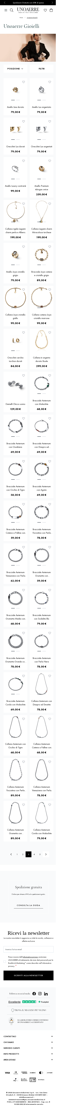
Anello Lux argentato (41, 107)
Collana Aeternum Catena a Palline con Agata (41, 745)
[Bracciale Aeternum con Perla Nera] (41, 641)
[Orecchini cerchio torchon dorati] (15, 340)
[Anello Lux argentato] (41, 90)
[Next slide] (52, 2)
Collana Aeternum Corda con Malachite (42, 831)
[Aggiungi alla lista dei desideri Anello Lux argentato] (49, 82)
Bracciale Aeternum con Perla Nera (42, 660)
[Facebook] (34, 993)
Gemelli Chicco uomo (15, 404)
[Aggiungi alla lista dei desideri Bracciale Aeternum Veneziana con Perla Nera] (23, 547)
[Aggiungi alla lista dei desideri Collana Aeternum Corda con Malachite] (49, 804)
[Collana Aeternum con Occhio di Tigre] (15, 727)
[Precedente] (11, 854)
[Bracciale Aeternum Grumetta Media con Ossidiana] (15, 598)
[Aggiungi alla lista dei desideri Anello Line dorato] (23, 82)
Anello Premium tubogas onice (41, 187)
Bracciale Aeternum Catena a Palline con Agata (15, 531)
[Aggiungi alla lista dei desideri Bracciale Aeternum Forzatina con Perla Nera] (49, 504)
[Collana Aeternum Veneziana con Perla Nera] (41, 770)
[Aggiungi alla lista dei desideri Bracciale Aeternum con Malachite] (49, 375)
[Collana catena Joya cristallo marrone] (41, 298)
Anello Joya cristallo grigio (15, 273)
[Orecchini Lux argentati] (41, 129)
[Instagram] (40, 993)
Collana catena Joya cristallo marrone (41, 316)
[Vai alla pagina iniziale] (28, 10)
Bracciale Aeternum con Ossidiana (15, 445)
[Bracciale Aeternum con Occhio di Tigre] (15, 469)
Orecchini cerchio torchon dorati (15, 359)
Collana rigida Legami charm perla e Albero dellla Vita (15, 230)
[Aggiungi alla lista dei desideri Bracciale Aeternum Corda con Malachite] (23, 676)
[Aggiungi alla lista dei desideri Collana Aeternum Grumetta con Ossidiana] (23, 804)
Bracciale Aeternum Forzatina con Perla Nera (42, 531)
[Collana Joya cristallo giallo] (15, 298)
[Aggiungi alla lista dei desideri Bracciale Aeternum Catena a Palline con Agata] (23, 504)
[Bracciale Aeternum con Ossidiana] (15, 426)
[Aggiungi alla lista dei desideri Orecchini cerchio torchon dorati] (23, 332)
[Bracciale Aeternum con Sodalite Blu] (41, 598)
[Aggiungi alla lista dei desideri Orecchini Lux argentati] (49, 121)
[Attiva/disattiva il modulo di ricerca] (11, 10)
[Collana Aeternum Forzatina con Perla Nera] (15, 770)
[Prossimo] (46, 854)
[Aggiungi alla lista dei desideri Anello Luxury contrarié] (23, 160)
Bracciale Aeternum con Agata (42, 488)
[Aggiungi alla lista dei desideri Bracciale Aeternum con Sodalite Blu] (49, 590)
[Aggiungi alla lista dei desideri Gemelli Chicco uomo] (23, 375)
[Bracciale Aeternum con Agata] (41, 469)
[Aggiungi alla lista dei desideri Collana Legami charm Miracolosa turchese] (49, 203)
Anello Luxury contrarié (15, 185)
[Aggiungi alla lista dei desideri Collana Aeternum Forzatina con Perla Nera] (23, 761)
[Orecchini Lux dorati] (15, 129)
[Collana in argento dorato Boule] (41, 340)
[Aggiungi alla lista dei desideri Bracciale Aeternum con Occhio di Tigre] (23, 461)
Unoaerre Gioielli (32, 17)
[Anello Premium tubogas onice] (41, 169)
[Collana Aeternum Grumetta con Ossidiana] (15, 813)
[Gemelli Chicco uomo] (15, 385)
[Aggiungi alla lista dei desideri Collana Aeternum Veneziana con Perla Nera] (49, 761)
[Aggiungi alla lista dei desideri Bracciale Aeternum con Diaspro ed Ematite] (49, 418)
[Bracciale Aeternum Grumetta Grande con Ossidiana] (15, 641)
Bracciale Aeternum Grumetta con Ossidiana (42, 574)
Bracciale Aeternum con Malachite (42, 402)
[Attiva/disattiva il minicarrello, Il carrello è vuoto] (51, 10)
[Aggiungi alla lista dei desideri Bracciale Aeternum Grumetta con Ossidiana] (49, 547)
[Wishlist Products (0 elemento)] (45, 10)
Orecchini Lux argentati (41, 146)
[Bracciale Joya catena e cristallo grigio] (41, 255)
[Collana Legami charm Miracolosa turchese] (41, 212)
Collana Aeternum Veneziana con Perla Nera (41, 788)
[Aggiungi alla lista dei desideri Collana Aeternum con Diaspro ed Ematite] (49, 676)
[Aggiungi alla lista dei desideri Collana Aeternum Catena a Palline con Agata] (49, 718)
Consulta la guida (28, 905)
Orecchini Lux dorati (15, 146)
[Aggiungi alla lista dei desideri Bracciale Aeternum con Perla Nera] (49, 633)
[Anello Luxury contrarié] (15, 169)
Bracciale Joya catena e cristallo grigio (41, 273)
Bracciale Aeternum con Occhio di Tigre (15, 488)
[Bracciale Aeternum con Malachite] (41, 383)
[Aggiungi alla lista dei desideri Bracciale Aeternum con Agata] (49, 461)
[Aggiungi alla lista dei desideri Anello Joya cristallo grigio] (23, 246)
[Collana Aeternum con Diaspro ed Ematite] (41, 684)
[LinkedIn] (46, 993)
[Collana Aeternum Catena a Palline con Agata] (41, 727)
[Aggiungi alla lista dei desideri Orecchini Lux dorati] (23, 121)
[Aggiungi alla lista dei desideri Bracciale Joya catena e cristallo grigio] (49, 246)
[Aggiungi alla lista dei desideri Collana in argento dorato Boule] (49, 332)
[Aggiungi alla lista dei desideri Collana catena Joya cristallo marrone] (49, 289)
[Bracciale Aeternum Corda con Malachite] (15, 684)
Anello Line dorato (15, 107)
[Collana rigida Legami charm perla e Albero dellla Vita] (15, 212)
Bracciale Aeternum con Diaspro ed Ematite (42, 445)
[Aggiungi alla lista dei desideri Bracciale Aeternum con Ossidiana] (23, 418)
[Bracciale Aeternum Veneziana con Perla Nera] (15, 555)
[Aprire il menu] (6, 10)
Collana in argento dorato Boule (41, 359)
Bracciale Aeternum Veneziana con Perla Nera (15, 574)
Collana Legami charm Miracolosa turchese (41, 230)
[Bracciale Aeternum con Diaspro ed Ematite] (41, 426)
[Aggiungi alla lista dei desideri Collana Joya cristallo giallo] (23, 289)
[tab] (13, 139)
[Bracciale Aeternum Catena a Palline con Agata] (15, 512)
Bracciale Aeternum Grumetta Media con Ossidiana (15, 617)
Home (21, 17)
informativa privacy (30, 957)
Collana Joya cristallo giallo (15, 316)
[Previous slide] (5, 2)
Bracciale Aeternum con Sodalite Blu (42, 617)
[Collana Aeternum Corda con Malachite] (41, 813)
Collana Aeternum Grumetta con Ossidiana (15, 831)
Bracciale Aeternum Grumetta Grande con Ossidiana (15, 660)
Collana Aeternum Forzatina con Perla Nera (15, 788)
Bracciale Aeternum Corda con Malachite (15, 702)
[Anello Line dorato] (15, 90)
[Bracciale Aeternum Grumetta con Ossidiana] (41, 555)
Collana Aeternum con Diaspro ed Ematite (41, 702)
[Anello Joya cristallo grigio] (15, 255)
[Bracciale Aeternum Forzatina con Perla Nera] (41, 512)
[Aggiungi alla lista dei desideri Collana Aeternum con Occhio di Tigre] (23, 718)
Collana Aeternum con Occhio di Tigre (15, 745)
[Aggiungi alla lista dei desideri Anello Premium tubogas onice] (49, 160)
